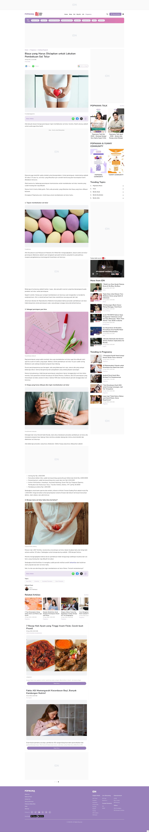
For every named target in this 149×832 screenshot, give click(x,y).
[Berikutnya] (89, 684)
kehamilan (73, 562)
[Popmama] (33, 14)
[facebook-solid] (77, 118)
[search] (107, 14)
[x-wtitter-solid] (81, 118)
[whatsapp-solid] (73, 118)
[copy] (85, 118)
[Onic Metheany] (27, 589)
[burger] (123, 14)
